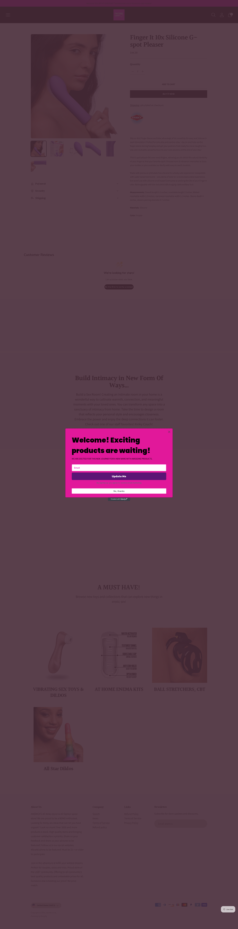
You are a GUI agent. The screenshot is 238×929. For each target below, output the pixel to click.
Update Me (119, 476)
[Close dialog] (169, 431)
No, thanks (119, 491)
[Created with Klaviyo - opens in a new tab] (119, 499)
